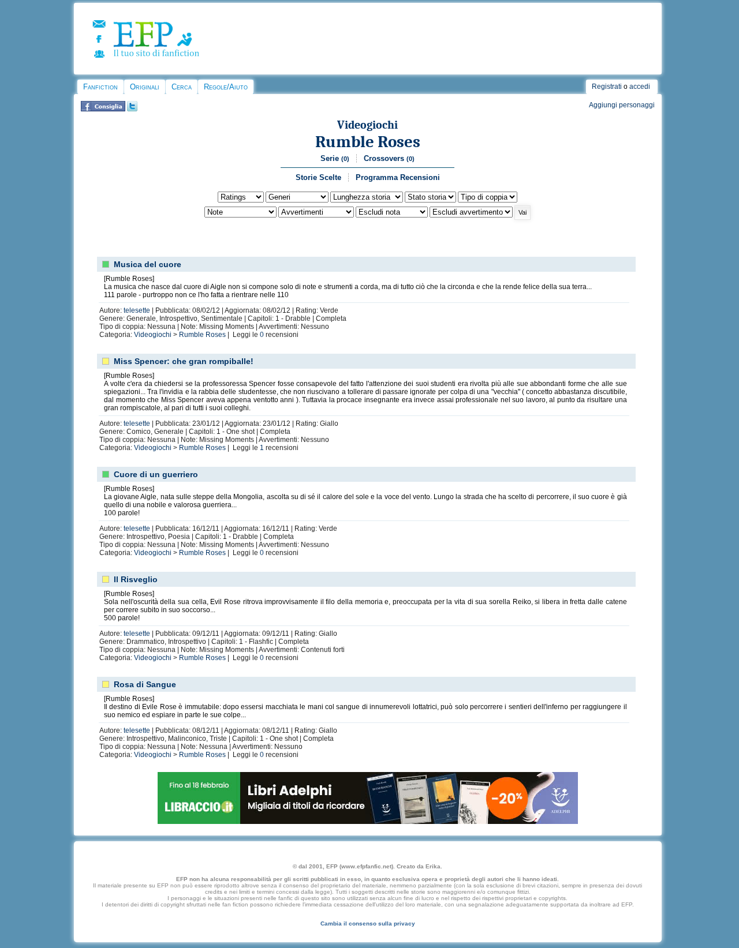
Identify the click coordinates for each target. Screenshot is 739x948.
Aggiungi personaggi (622, 105)
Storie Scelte (318, 177)
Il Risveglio (136, 579)
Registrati (607, 87)
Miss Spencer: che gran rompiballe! (183, 361)
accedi (639, 87)
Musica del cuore (147, 264)
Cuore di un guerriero (156, 474)
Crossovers (389, 158)
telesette (137, 310)
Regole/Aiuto (226, 87)
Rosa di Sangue (145, 684)
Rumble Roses (367, 141)
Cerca (181, 87)
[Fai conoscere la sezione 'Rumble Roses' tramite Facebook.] (103, 109)
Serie (334, 158)
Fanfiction (100, 87)
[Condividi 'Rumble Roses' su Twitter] (132, 109)
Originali (144, 87)
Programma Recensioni (398, 177)
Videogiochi (367, 125)
